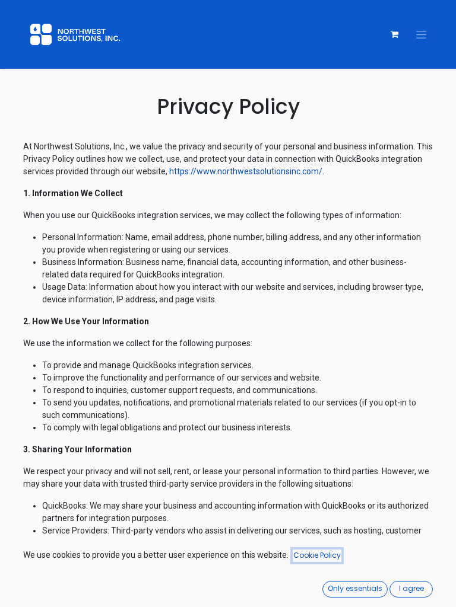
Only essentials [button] (355, 588)
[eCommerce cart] (394, 34)
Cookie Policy (317, 555)
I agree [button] (411, 588)
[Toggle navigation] (421, 34)
